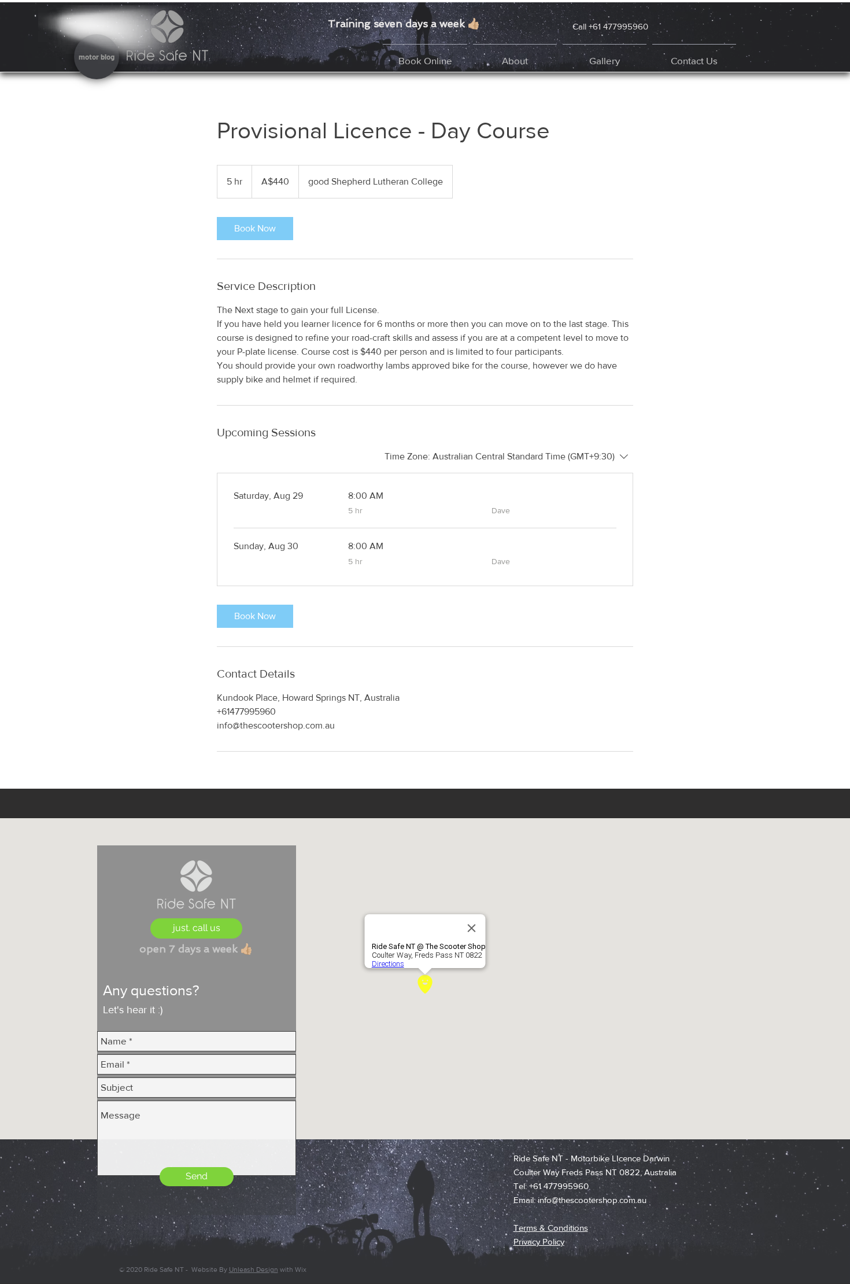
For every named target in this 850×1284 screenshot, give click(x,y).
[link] (255, 228)
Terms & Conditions (550, 1228)
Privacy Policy (538, 1241)
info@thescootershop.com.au (592, 1200)
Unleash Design (253, 1269)
